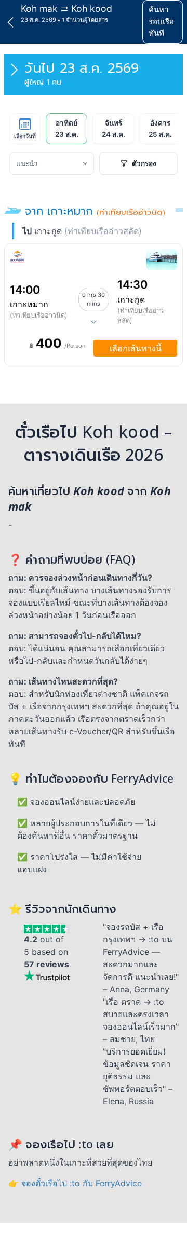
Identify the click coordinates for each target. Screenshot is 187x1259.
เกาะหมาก (29, 304)
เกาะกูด (131, 299)
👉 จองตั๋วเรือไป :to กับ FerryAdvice (75, 1183)
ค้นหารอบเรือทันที (161, 21)
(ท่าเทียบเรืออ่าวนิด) (39, 315)
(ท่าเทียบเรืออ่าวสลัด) (140, 315)
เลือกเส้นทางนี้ (136, 348)
